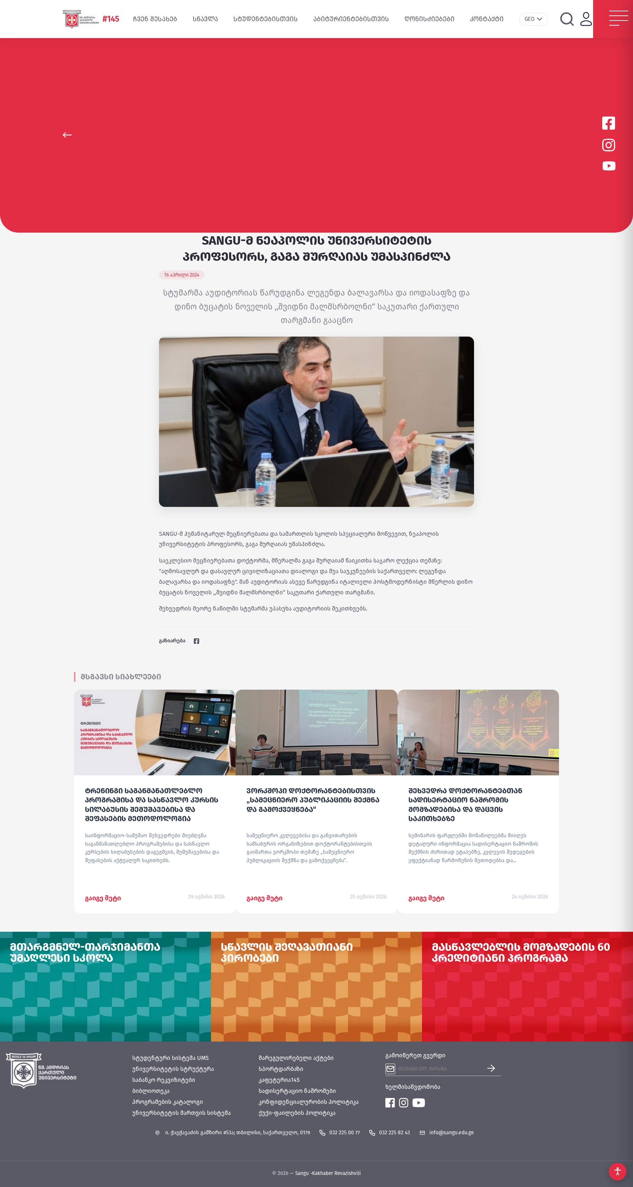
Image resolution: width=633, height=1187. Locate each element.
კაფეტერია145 (279, 1079)
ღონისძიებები (429, 19)
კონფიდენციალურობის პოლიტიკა (309, 1101)
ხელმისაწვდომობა (412, 1086)
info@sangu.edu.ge (451, 1132)
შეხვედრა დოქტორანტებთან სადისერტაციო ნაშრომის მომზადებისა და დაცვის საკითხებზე (465, 804)
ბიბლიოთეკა (151, 1090)
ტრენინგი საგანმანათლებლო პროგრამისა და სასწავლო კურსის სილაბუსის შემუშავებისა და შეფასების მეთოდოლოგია (151, 804)
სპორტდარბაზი (281, 1068)
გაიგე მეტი (103, 898)
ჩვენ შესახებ (155, 19)
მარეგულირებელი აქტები (296, 1057)
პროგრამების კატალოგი (167, 1101)
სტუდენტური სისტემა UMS (170, 1057)
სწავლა (205, 19)
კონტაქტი (487, 19)
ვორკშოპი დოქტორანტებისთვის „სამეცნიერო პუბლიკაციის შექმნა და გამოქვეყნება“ (313, 799)
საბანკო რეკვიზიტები (163, 1079)
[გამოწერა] (494, 1069)
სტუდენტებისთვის (265, 19)
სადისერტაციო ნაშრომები (297, 1090)
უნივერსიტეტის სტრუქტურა (173, 1068)
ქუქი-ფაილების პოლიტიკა (297, 1112)
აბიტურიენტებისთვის (351, 19)
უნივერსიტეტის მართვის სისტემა (181, 1112)
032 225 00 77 (344, 1132)
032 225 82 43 (394, 1132)
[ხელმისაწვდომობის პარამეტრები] (617, 1171)
